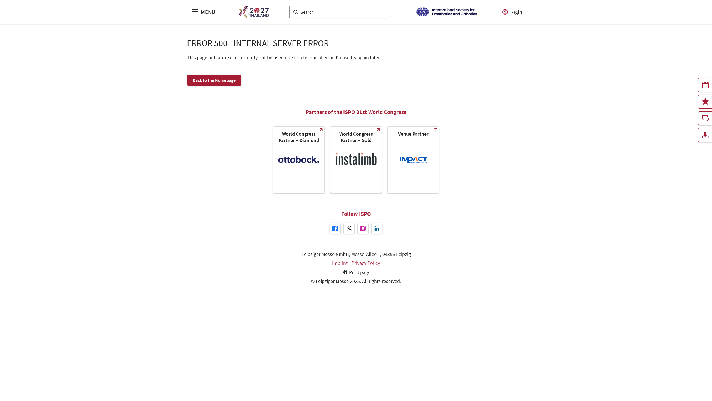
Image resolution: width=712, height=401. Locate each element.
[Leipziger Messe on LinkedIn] (376, 228)
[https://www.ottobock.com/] (298, 160)
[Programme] (705, 85)
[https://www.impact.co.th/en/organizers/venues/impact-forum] (413, 160)
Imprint (340, 263)
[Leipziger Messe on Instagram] (363, 228)
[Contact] (705, 118)
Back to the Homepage (214, 80)
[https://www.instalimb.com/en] (356, 160)
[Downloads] (705, 135)
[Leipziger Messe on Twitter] (349, 228)
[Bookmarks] (705, 102)
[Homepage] (253, 12)
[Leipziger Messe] (446, 12)
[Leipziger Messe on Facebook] (335, 228)
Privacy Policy (366, 263)
